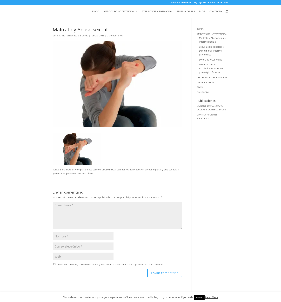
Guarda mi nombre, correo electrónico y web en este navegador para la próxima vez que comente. (110, 264)
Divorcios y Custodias (210, 59)
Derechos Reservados (181, 2)
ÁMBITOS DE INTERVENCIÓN (118, 11)
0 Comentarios (115, 35)
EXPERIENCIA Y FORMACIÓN (157, 11)
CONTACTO (215, 11)
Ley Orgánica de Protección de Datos (211, 2)
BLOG (202, 11)
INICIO (95, 11)
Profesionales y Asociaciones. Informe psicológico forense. (211, 68)
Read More (211, 297)
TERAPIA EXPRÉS (186, 11)
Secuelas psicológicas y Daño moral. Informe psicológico (211, 50)
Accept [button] (199, 297)
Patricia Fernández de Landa (72, 35)
